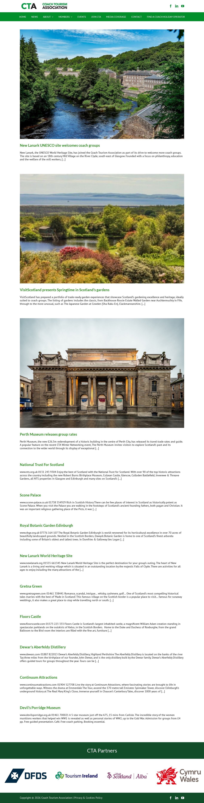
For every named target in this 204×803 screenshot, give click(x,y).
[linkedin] (176, 6)
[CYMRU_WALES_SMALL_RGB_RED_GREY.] (178, 768)
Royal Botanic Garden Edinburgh (46, 525)
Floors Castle (30, 616)
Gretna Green (31, 586)
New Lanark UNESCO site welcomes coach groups (60, 145)
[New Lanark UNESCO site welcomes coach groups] (102, 84)
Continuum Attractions (38, 677)
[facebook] (170, 6)
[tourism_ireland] (76, 760)
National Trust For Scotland (42, 464)
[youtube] (182, 6)
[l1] (44, 4)
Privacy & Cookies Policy (88, 797)
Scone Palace (30, 495)
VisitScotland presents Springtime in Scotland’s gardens (64, 290)
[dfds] (25, 760)
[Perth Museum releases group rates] (102, 373)
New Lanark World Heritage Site (46, 556)
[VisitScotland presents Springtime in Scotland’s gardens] (102, 228)
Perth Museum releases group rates (48, 434)
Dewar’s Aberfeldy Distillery (43, 647)
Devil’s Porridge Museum (40, 707)
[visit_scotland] (127, 760)
